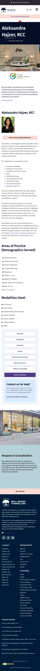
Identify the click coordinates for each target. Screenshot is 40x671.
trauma (25, 206)
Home (6, 41)
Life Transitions (9, 290)
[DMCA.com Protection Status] (8, 664)
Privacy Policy (19, 529)
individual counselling (19, 233)
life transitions (14, 186)
